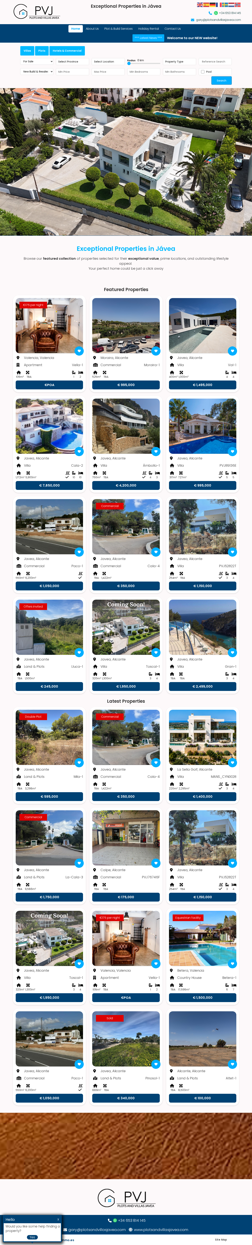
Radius (135, 60)
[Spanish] (206, 4)
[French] (219, 4)
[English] (200, 4)
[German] (213, 4)
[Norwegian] (238, 4)
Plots (41, 51)
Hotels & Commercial (67, 51)
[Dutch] (231, 4)
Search (221, 80)
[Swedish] (225, 4)
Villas (27, 51)
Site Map (221, 1239)
